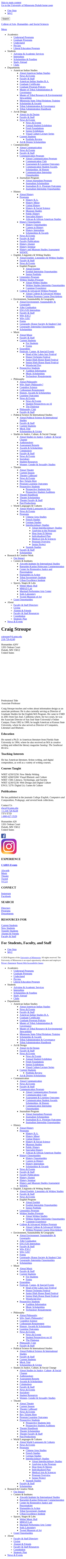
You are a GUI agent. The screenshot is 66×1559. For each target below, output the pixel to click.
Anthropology (26, 1376)
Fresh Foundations (35, 1061)
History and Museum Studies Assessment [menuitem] (40, 249)
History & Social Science (38, 1141)
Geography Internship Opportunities (37, 1260)
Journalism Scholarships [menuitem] (37, 183)
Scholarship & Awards (30, 1037)
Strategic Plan (20, 1552)
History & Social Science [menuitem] (38, 208)
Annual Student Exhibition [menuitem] (39, 125)
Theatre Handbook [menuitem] (29, 494)
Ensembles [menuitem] (25, 348)
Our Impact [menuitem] (19, 558)
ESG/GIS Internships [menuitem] (30, 310)
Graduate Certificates (30, 1017)
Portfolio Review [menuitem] (34, 139)
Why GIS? (25, 1252)
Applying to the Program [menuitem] (44, 530)
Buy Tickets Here (28, 1414)
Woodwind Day (33, 1298)
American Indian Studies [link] (25, 70)
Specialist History (34, 1150)
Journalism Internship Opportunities (43, 1122)
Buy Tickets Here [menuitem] (28, 481)
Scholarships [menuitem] (26, 329)
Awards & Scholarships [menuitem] (31, 448)
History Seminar (27, 1180)
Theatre (5, 876)
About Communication (31, 1081)
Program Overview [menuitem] (41, 541)
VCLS (4, 881)
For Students (32, 1276)
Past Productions (28, 1436)
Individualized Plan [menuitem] (41, 536)
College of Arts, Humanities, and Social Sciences (25, 24)
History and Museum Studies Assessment (40, 1183)
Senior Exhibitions (35, 1064)
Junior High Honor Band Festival (42, 1293)
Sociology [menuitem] (24, 459)
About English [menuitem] (33, 268)
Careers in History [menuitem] (34, 227)
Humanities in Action (30, 1508)
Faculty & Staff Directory (26, 1538)
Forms (23, 1254)
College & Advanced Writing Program (38, 1224)
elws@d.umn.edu (9, 808)
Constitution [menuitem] (19, 616)
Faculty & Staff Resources (26, 1547)
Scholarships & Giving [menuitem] (31, 431)
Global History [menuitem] (33, 205)
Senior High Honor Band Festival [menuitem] (42, 362)
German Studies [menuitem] (33, 522)
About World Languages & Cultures (37, 1442)
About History (27, 1128)
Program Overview (41, 1475)
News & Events (27, 1009)
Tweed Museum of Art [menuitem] (31, 596)
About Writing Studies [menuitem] (36, 282)
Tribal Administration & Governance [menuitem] (37, 106)
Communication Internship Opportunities (39, 1107)
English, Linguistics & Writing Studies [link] (32, 255)
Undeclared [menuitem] (19, 42)
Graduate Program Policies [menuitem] (33, 87)
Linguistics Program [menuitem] (29, 277)
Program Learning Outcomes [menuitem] (34, 483)
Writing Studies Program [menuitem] (31, 280)
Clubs (16, 998)
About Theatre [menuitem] (27, 470)
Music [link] (16, 332)
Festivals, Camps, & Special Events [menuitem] (37, 351)
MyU (10, 13)
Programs (5, 910)
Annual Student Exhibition (39, 1059)
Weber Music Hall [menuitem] (28, 585)
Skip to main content (11, 2)
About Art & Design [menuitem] (29, 114)
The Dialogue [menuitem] (32, 406)
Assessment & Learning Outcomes (42, 1097)
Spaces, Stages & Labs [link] (25, 583)
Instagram (6, 893)
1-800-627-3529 (9, 816)
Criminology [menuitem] (26, 450)
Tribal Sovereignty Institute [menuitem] (33, 577)
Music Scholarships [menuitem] (35, 373)
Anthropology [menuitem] (26, 442)
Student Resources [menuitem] (29, 461)
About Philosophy (28, 1315)
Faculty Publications (29, 1174)
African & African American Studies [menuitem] (43, 219)
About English (33, 1202)
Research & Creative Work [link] (20, 555)
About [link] (10, 602)
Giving (17, 1541)
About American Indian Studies (35, 1006)
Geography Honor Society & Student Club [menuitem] (40, 324)
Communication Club (36, 1095)
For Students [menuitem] (32, 343)
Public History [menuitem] (33, 213)
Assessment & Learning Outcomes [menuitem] (42, 164)
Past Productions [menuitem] (28, 503)
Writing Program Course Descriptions (44, 1230)
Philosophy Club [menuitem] (28, 409)
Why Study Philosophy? (31, 1318)
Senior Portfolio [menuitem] (33, 274)
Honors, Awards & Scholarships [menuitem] (35, 393)
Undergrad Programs (24, 971)
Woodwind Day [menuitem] (33, 365)
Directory (5, 908)
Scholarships (26, 1263)
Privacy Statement (8, 963)
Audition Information (36, 1304)
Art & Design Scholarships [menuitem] (33, 142)
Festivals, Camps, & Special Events (37, 1285)
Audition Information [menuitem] (36, 370)
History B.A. (32, 1133)
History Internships (35, 1163)
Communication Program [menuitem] (32, 155)
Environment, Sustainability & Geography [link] (34, 299)
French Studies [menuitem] (33, 519)
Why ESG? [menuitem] (25, 315)
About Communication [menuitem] (31, 147)
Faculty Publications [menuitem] (29, 241)
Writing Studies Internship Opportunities (45, 1219)
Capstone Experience (36, 1221)
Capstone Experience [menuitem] (36, 288)
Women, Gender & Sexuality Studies (37, 1398)
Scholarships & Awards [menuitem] (37, 233)
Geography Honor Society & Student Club (40, 1257)
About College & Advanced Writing (43, 1227)
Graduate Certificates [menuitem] (30, 84)
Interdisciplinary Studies (37, 1458)
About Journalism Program (39, 1114)
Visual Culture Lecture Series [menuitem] (40, 133)
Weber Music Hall (28, 1519)
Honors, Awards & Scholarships (35, 1326)
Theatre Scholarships (30, 1431)
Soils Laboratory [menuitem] (28, 594)
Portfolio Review (34, 1072)
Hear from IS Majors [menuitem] (42, 533)
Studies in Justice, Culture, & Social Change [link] (35, 434)
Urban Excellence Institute (32, 1513)
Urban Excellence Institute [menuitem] (32, 580)
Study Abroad (20, 995)
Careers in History (34, 1161)
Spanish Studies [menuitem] (33, 547)
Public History (33, 1147)
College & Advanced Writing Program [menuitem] (38, 291)
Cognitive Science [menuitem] (28, 387)
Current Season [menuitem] (27, 472)
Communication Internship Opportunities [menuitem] (39, 173)
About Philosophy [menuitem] (28, 381)
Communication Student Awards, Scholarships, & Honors (42, 1101)
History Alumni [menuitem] (27, 244)
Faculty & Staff (8, 936)
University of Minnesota (30, 957)
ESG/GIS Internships (30, 1243)
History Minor (33, 1136)
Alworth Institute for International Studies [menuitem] (40, 563)
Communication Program (32, 1089)
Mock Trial (25, 1362)
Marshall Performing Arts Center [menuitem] (35, 591)
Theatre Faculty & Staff (31, 1434)
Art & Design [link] (20, 111)
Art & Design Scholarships (33, 1075)
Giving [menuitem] (17, 607)
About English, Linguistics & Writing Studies (42, 1191)
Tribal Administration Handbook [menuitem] (35, 109)
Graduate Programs (23, 973)
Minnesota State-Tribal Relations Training (40, 1034)
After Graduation (28, 1241)
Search (5, 19)
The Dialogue (32, 1340)
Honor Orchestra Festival (38, 1290)
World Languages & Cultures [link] (28, 506)
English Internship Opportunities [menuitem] (41, 271)
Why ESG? (25, 1249)
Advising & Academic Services (29, 987)
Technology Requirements (38, 1310)
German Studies (33, 1456)
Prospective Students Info (38, 1423)
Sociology (24, 1392)
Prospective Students (30, 1301)
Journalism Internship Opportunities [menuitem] (43, 189)
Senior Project (39, 1478)
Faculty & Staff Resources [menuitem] (26, 613)
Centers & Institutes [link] (23, 561)
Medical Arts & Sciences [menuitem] (44, 539)
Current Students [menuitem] (28, 136)
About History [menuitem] (27, 194)
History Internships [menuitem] (35, 230)
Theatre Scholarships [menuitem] (30, 497)
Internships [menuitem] (19, 56)
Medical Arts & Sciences (44, 1472)
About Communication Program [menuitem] (41, 158)
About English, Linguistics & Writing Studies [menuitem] (42, 257)
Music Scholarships (35, 1307)
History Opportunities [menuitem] (30, 222)
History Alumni (27, 1177)
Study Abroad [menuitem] (20, 62)
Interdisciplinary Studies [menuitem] (37, 525)
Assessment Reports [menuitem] (29, 445)
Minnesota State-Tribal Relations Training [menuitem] (40, 100)
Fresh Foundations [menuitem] (35, 128)
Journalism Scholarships (37, 1117)
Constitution (19, 1549)
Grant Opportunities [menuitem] (23, 599)
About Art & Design (29, 1048)
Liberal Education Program (27, 982)
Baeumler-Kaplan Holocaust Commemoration (42, 1500)
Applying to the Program (44, 1464)
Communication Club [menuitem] (36, 161)
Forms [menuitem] (23, 321)
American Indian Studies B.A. (34, 1015)
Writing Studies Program (31, 1213)
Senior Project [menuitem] (39, 544)
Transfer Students (9, 931)
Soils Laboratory (28, 1527)
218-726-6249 (8, 639)
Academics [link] (12, 34)
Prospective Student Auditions (40, 1425)
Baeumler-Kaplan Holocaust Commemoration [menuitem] (42, 566)
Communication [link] (21, 144)
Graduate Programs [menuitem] (23, 40)
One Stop (12, 10)
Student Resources (29, 1395)
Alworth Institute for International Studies (40, 1497)
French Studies (33, 1453)
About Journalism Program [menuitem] (39, 180)
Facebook (6, 896)
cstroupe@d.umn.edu (11, 636)
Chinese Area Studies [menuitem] (36, 517)
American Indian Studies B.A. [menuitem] (34, 81)
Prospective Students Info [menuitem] (38, 489)
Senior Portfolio (33, 1208)
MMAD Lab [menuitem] (26, 588)
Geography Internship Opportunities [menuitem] (37, 326)
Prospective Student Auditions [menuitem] (40, 492)
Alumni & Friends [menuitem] (22, 610)
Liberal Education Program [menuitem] (27, 48)
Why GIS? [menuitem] (25, 318)
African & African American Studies (43, 1152)
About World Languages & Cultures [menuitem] (37, 508)
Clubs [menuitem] (16, 65)
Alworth (5, 870)
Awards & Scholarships (31, 1381)
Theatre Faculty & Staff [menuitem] (31, 500)
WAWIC (24, 1185)
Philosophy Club (28, 1343)
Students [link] (11, 51)
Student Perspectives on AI (39, 1337)
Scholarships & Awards (37, 1166)
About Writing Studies (36, 1216)
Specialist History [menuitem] (34, 216)
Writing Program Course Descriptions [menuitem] (44, 296)
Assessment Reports (29, 1378)
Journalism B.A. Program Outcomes (43, 1119)
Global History (33, 1139)
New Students (8, 928)
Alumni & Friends (10, 933)
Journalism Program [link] (29, 178)
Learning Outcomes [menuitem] (29, 395)
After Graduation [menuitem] (28, 307)
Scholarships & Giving (31, 1365)
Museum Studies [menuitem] (34, 211)
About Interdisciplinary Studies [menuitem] (47, 528)
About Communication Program (41, 1092)
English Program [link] (28, 266)
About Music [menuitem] (26, 335)
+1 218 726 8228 (9, 811)
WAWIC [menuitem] (24, 252)
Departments (7, 913)
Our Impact (19, 1491)
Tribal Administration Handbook (35, 1042)
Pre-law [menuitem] (17, 45)
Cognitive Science (28, 1321)
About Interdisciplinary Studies (47, 1461)
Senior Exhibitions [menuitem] (35, 131)
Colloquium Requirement (32, 1323)
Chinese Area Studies (36, 1450)
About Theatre (27, 1403)
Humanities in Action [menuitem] (30, 574)
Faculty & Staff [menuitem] (27, 78)
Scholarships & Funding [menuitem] (25, 59)
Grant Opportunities (23, 1533)
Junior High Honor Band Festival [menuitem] (42, 359)
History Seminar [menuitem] (27, 246)
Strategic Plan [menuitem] (20, 619)
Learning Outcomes (29, 1329)
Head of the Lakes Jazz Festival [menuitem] (41, 354)
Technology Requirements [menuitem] (38, 376)
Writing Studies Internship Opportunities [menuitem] (45, 285)
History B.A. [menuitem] (32, 200)
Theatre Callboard (28, 1409)
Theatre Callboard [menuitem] (28, 475)
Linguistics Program (29, 1210)
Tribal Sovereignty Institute (33, 1511)
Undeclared (19, 976)
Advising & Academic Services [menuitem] (29, 54)
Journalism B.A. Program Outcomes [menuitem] (43, 186)
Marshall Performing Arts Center (35, 1524)
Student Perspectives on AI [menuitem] (39, 404)
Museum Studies (34, 1144)
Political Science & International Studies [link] (33, 415)
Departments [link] (13, 67)
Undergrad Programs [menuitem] (24, 37)
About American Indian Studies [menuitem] (35, 73)
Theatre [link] (17, 467)
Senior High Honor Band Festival (42, 1296)
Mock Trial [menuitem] (25, 428)
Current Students (9, 925)
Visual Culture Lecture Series (40, 1067)
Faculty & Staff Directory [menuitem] (26, 605)
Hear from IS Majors (42, 1467)
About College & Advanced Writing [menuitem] (43, 293)
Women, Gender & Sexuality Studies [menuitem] (37, 464)
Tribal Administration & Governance (37, 1039)
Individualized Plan (41, 1469)
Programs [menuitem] (24, 197)
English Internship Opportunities (41, 1205)
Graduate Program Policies (33, 1020)
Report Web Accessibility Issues (30, 963)
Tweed (4, 878)
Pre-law (17, 979)
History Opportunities (30, 1155)
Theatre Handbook (29, 1428)
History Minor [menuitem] (33, 202)
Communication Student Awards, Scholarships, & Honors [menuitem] (42, 168)
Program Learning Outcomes (34, 1417)
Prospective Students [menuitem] (30, 368)
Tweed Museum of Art (31, 1530)
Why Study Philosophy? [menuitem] (31, 384)
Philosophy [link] (19, 379)
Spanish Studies (33, 1480)
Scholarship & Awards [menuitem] (30, 103)
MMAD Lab (26, 1522)
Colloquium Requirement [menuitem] (32, 390)
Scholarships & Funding (25, 993)
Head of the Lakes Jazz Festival (41, 1287)
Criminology (26, 1384)
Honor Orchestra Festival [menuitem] (38, 357)
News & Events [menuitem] (27, 76)
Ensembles (25, 1282)
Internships (19, 990)
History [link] (17, 191)
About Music (26, 1268)
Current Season (27, 1406)
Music (4, 873)
